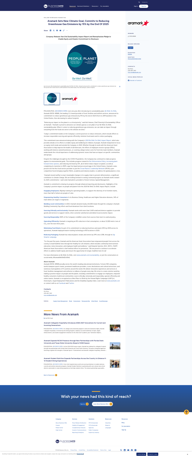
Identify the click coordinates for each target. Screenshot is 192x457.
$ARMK (130, 54)
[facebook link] (132, 450)
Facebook (62, 283)
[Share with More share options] (67, 30)
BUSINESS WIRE (61, 111)
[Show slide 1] (52, 99)
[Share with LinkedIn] (50, 30)
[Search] (139, 2)
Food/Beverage (103, 301)
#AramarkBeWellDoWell (134, 59)
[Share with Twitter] (54, 30)
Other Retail (94, 301)
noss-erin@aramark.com (50, 295)
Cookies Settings (141, 454)
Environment (76, 301)
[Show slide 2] (70, 99)
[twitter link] (121, 450)
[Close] (187, 454)
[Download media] (120, 86)
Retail (70, 301)
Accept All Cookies (152, 454)
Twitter (71, 283)
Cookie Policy (80, 453)
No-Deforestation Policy (97, 161)
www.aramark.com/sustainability (88, 255)
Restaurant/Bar (86, 301)
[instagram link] (135, 450)
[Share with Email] (60, 30)
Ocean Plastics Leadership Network (92, 168)
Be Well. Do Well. (111, 111)
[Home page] (53, 6)
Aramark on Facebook (136, 80)
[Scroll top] (186, 412)
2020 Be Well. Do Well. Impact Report (98, 140)
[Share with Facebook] (57, 30)
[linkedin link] (125, 450)
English (130, 47)
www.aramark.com (113, 281)
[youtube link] (128, 450)
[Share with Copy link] (63, 30)
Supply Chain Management (60, 301)
